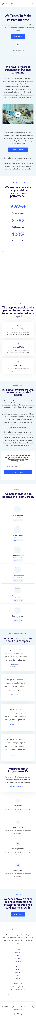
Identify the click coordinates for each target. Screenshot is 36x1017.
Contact (18, 972)
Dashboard (18, 978)
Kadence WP (18, 1009)
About (18, 969)
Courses (18, 952)
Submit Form (18, 472)
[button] (18, 114)
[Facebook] (14, 1013)
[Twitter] (18, 1013)
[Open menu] (32, 3)
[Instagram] (21, 1013)
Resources (18, 958)
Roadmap (18, 961)
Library (18, 955)
